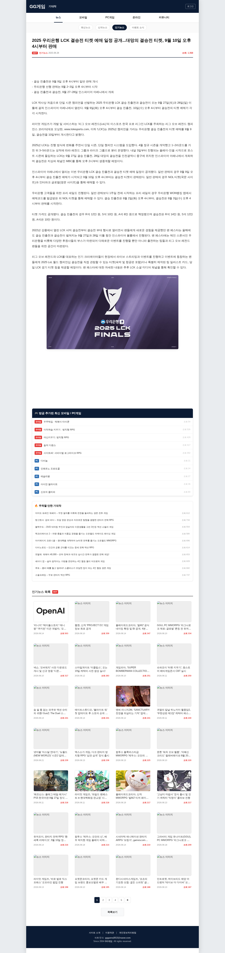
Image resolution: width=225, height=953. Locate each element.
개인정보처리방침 (127, 932)
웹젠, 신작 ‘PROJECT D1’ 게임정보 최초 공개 (92, 627)
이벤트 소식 (138, 27)
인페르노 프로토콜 (50, 468)
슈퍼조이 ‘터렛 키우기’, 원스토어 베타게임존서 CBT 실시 (173, 669)
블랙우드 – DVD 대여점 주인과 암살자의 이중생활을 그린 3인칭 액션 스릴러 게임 (74, 527)
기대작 (52, 6)
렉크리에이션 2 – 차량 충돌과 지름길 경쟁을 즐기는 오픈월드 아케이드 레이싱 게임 (75, 533)
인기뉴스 (119, 27)
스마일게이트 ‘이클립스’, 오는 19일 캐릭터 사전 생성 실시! (91, 669)
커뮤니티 (164, 17)
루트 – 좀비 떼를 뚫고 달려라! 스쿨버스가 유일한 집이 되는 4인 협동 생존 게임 (73, 568)
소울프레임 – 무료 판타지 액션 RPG (52, 575)
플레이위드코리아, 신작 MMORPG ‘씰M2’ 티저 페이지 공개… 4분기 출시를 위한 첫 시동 (133, 796)
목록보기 (112, 912)
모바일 (83, 17)
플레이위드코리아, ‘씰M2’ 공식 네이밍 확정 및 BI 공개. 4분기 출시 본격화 (132, 627)
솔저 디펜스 (50, 445)
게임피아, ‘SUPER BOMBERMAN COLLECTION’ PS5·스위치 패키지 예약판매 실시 (132, 669)
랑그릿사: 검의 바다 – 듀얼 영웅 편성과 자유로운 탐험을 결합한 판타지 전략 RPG (74, 520)
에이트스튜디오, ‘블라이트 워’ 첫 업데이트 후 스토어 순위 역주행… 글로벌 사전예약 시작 (91, 711)
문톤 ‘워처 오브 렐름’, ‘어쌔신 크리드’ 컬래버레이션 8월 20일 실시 (174, 754)
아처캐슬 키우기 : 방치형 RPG (59, 429)
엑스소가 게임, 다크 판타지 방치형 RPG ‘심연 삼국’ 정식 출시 (92, 754)
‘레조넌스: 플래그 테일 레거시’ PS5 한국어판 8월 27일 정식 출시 (51, 796)
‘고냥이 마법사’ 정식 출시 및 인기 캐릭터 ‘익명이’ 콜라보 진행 (174, 796)
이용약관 (109, 932)
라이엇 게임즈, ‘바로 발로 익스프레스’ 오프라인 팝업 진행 (50, 880)
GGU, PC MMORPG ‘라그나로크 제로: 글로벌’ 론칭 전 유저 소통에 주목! (174, 627)
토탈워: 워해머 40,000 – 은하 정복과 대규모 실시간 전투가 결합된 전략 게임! (72, 554)
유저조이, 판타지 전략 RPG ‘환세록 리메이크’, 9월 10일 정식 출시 (51, 838)
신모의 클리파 (48, 492)
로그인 (190, 6)
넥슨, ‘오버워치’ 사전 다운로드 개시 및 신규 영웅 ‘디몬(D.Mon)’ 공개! (50, 669)
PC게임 (109, 17)
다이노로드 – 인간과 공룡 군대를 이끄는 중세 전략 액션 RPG (64, 547)
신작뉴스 (102, 27)
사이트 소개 (94, 932)
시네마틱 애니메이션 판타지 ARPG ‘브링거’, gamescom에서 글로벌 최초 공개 (132, 838)
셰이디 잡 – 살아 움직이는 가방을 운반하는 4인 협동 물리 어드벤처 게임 (70, 561)
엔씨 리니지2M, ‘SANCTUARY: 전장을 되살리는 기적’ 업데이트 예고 (133, 711)
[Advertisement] (112, 69)
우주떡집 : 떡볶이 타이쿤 (56, 421)
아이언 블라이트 (49, 484)
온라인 (137, 17)
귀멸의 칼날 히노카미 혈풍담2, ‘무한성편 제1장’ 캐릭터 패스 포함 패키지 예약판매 (174, 711)
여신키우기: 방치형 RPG (56, 437)
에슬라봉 (45, 476)
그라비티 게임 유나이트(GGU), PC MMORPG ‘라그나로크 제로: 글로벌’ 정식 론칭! (174, 838)
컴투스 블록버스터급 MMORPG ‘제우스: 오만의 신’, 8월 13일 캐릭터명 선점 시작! (132, 754)
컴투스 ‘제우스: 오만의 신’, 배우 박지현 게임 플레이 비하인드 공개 (91, 838)
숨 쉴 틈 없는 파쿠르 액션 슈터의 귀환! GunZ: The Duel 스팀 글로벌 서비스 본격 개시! (50, 711)
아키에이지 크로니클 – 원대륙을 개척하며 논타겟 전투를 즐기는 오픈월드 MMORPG (75, 540)
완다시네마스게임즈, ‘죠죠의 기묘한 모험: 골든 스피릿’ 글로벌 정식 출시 (132, 880)
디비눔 (44, 460)
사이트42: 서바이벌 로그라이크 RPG (63, 453)
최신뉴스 (85, 27)
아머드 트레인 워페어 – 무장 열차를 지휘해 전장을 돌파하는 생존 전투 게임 (71, 513)
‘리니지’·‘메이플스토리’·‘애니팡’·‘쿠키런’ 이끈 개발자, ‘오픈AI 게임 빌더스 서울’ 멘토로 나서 (50, 627)
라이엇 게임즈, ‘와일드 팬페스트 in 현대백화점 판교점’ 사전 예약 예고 (91, 796)
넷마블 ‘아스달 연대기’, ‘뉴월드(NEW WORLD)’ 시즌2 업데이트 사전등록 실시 (50, 754)
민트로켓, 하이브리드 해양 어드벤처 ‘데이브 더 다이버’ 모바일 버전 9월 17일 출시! (173, 880)
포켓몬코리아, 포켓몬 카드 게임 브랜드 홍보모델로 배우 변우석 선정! (91, 880)
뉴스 (58, 17)
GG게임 (37, 6)
